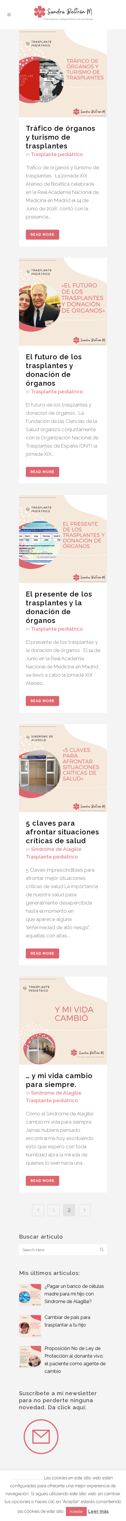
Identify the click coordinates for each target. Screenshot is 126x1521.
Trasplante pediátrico (57, 154)
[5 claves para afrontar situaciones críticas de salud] (63, 768)
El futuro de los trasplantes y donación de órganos (54, 370)
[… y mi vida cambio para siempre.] (63, 1021)
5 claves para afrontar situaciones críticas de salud (62, 832)
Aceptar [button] (76, 1511)
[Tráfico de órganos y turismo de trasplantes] (63, 73)
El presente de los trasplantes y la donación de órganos (59, 607)
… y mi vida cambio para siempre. (59, 1080)
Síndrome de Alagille (56, 849)
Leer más (98, 1511)
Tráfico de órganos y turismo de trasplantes (60, 137)
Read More (42, 235)
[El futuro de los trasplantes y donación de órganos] (63, 302)
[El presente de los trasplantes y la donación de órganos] (63, 539)
